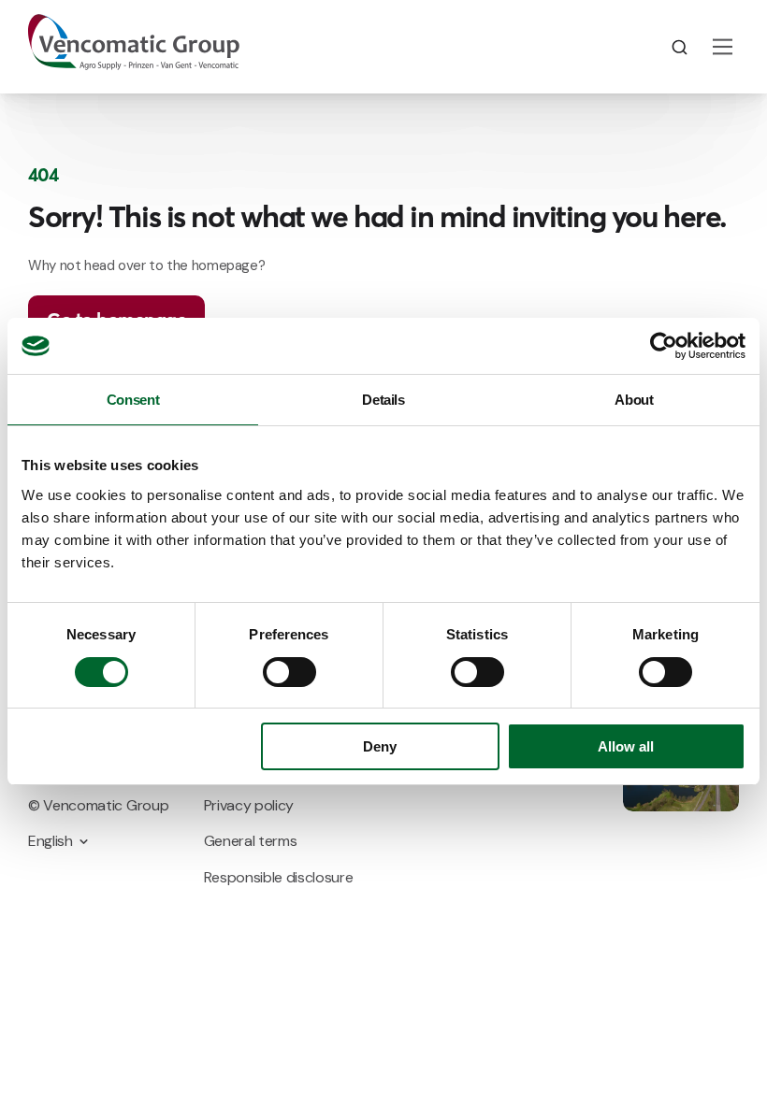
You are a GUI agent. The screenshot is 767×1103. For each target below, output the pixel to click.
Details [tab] (383, 400)
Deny (380, 746)
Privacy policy (249, 805)
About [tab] (634, 400)
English (50, 841)
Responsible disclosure (279, 877)
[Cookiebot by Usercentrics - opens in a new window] (663, 346)
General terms (250, 841)
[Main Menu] (722, 46)
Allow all (626, 746)
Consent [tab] (133, 400)
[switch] (289, 672)
